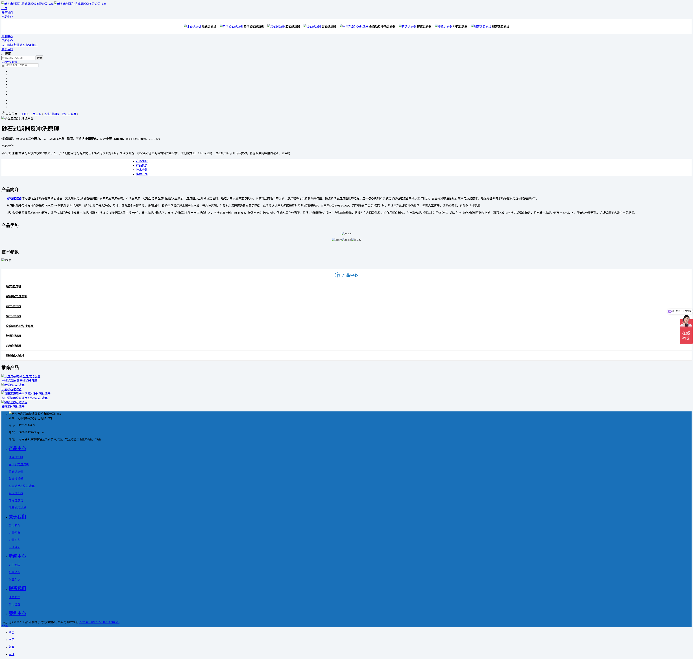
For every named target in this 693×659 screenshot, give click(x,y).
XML (4, 625)
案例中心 (7, 36)
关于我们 (7, 12)
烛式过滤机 (209, 26)
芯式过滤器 (293, 26)
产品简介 (142, 161)
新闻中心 (7, 40)
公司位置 (14, 604)
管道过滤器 (424, 26)
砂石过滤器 (69, 114)
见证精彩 (14, 547)
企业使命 (14, 532)
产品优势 (142, 165)
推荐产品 (142, 174)
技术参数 (142, 169)
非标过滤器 (460, 26)
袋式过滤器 (329, 26)
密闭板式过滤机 (254, 26)
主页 (24, 114)
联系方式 (14, 597)
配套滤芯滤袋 (500, 26)
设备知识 (32, 45)
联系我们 (7, 49)
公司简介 (14, 525)
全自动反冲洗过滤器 (382, 26)
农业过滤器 (51, 114)
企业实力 (14, 539)
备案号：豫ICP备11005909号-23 (99, 622)
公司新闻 (7, 45)
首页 (4, 8)
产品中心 (7, 16)
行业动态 (19, 45)
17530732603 (9, 61)
